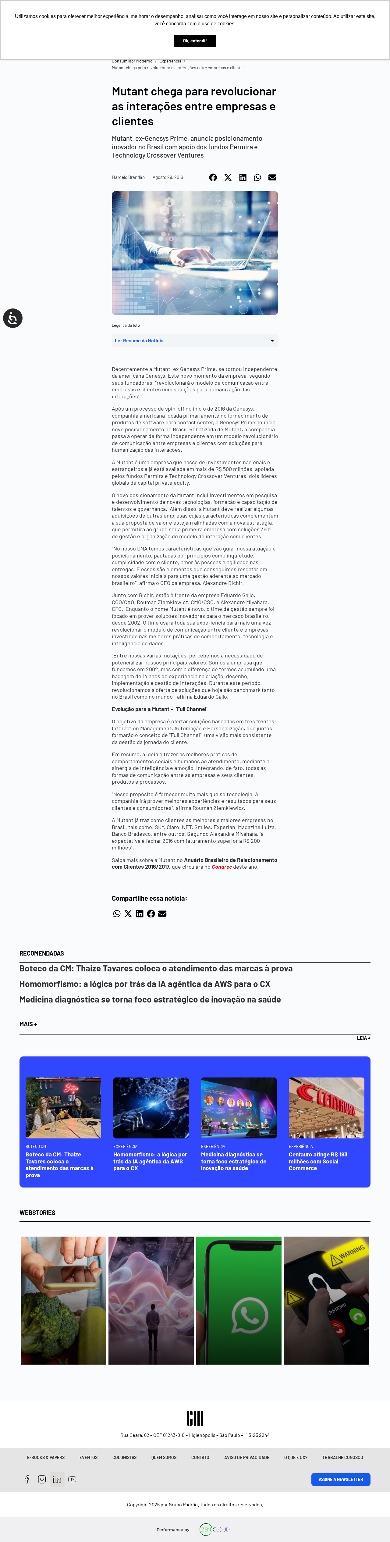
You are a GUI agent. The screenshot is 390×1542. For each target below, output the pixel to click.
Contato (200, 1457)
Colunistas (124, 1457)
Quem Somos (163, 1457)
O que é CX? (295, 1457)
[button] (213, 177)
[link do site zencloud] (214, 1529)
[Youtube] (72, 1479)
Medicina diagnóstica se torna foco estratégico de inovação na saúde (150, 999)
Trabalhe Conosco (342, 1457)
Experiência (170, 60)
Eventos (89, 1457)
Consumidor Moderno (132, 60)
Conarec (222, 866)
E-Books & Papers (46, 1457)
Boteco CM (36, 1146)
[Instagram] (42, 1479)
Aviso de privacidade (246, 1457)
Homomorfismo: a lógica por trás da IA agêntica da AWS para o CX (145, 983)
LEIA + (363, 1038)
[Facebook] (27, 1479)
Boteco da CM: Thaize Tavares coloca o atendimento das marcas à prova (156, 968)
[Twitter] (57, 1479)
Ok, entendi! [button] (195, 40)
